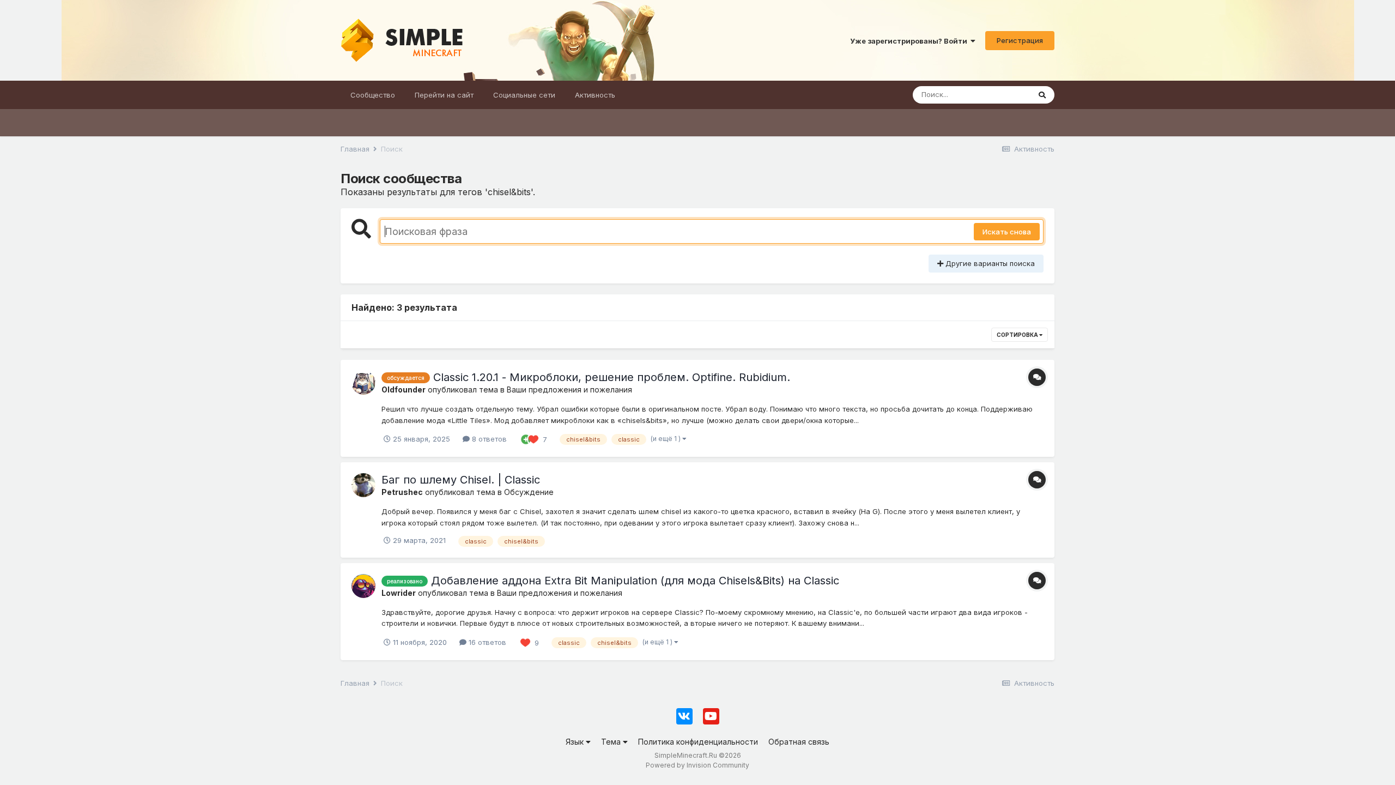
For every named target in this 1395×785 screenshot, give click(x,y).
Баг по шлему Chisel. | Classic (460, 479)
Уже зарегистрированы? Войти (910, 41)
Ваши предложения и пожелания (569, 389)
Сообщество (372, 94)
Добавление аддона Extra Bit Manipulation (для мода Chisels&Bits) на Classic (635, 580)
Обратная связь (798, 741)
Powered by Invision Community (697, 765)
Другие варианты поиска (989, 263)
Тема (612, 741)
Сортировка (1018, 334)
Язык (576, 741)
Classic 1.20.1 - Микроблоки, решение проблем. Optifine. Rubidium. (611, 377)
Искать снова (1006, 231)
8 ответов (488, 438)
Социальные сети (524, 94)
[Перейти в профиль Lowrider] (363, 586)
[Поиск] (1042, 95)
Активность (595, 94)
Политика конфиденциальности (698, 741)
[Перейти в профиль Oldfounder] (363, 383)
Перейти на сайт (444, 94)
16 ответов (486, 642)
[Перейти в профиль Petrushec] (363, 485)
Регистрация (1020, 40)
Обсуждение (529, 492)
